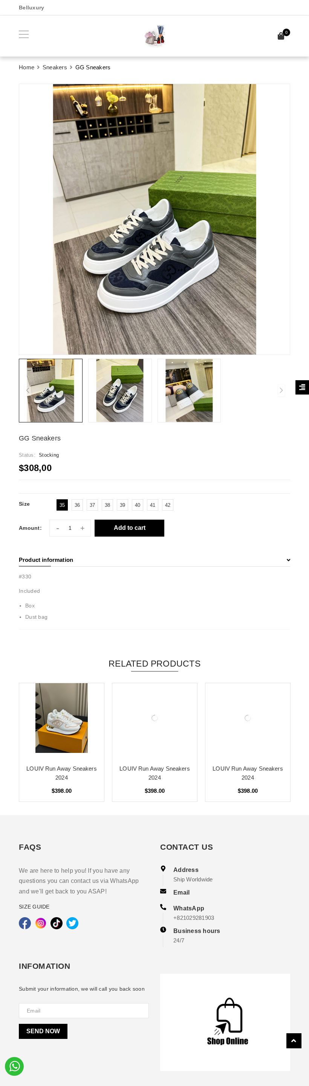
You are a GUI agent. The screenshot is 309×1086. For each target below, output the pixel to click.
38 (107, 505)
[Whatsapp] (14, 1066)
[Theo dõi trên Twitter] (72, 923)
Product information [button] (46, 560)
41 (153, 505)
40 (138, 505)
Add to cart (129, 528)
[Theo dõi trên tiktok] (56, 923)
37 (92, 505)
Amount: (30, 528)
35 (62, 505)
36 (77, 505)
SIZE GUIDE (34, 907)
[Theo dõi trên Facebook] (25, 923)
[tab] (154, 560)
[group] (154, 219)
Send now (43, 1031)
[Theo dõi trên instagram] (41, 923)
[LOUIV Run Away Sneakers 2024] (61, 721)
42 (168, 505)
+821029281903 (193, 918)
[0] (281, 37)
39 (122, 505)
